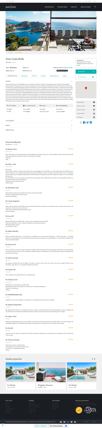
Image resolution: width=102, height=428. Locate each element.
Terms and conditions (34, 407)
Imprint (7, 403)
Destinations (55, 403)
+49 (10, 1)
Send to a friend (81, 109)
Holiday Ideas (55, 405)
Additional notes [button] (10, 130)
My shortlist (86, 1)
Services (54, 408)
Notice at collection (41, 426)
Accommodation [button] (10, 120)
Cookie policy (32, 410)
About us (72, 1)
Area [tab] (65, 76)
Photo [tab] (34, 76)
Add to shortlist (81, 106)
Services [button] (74, 7)
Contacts (79, 1)
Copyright (8, 412)
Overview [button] (8, 81)
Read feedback (80, 102)
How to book (32, 403)
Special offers (55, 407)
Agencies (8, 410)
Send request (82, 77)
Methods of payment (34, 405)
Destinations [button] (49, 7)
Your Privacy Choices (56, 426)
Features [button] (8, 125)
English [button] (94, 1)
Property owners (10, 408)
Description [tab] (12, 76)
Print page (79, 117)
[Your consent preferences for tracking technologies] (2, 425)
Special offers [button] (86, 7)
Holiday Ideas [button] (62, 7)
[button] (8, 31)
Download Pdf (80, 113)
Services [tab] (24, 76)
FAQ (30, 412)
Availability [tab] (54, 76)
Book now (81, 71)
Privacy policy (32, 408)
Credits (93, 421)
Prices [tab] (43, 76)
